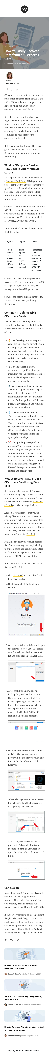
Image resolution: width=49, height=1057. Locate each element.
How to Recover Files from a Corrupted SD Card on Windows (24, 1029)
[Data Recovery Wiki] (24, 9)
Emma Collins (12, 83)
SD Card (8, 46)
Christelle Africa (14, 1005)
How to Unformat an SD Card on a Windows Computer (20, 967)
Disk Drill (31, 534)
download (18, 575)
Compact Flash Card (16, 181)
